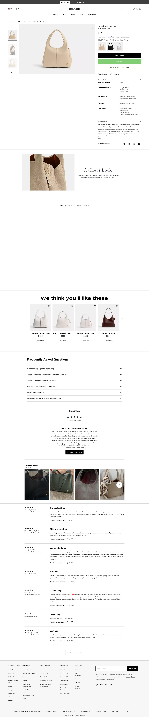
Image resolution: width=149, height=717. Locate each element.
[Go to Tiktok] (106, 685)
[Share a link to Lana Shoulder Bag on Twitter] (134, 144)
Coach (9, 22)
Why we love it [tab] (83, 206)
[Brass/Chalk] (119, 46)
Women (15, 22)
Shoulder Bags (28, 22)
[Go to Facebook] (110, 685)
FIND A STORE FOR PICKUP (120, 67)
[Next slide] (124, 318)
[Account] (137, 9)
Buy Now (119, 61)
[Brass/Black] (111, 46)
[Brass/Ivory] (102, 46)
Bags (20, 22)
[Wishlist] (133, 9)
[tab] (65, 2)
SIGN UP (132, 668)
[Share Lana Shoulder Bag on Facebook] (124, 144)
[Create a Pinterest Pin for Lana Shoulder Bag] (129, 144)
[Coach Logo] (74, 9)
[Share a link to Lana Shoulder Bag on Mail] (139, 144)
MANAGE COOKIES (52, 711)
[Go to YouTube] (101, 685)
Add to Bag (120, 55)
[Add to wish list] (92, 27)
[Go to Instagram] (96, 685)
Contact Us (99, 679)
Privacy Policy (130, 677)
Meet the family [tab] (66, 206)
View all (28, 467)
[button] (12, 35)
